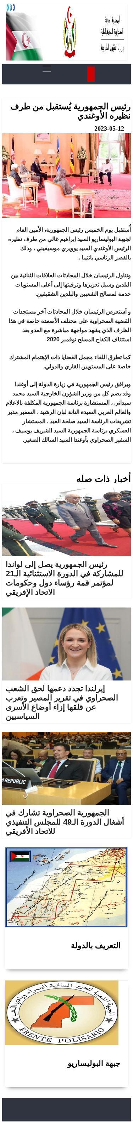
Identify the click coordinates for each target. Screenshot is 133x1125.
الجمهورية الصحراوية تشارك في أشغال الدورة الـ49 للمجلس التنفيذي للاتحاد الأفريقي (65, 822)
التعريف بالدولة (96, 945)
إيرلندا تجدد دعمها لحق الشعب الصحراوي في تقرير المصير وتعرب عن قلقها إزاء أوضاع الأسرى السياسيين (62, 702)
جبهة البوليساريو (94, 1063)
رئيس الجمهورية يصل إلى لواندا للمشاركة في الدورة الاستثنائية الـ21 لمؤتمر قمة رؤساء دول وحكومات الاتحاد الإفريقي (64, 578)
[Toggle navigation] (44, 68)
